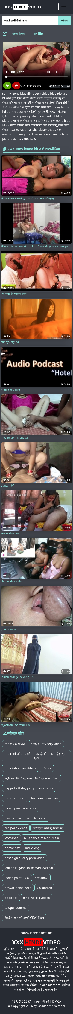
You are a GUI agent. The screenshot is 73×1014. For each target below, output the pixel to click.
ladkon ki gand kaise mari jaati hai (29, 868)
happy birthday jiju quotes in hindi (29, 788)
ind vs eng (32, 848)
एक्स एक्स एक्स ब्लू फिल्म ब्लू (48, 828)
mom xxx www (15, 744)
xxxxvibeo (11, 838)
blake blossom (50, 985)
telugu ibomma (15, 908)
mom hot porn (15, 798)
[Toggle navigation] (63, 6)
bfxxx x (46, 768)
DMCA (56, 1001)
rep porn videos (16, 828)
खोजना (64, 20)
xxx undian (44, 888)
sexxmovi (41, 878)
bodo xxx (11, 898)
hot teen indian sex (44, 798)
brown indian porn (18, 888)
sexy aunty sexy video (46, 744)
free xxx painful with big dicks (26, 818)
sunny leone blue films (36, 933)
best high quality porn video (24, 858)
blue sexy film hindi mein (41, 838)
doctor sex (12, 848)
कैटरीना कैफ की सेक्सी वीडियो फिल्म (24, 918)
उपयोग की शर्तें (41, 1001)
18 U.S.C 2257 (21, 1001)
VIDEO (22, 7)
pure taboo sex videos (20, 768)
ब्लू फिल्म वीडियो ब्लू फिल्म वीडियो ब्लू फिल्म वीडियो (31, 778)
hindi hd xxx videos (36, 898)
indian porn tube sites (20, 808)
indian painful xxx (17, 878)
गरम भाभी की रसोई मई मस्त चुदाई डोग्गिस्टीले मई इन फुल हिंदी (36, 756)
